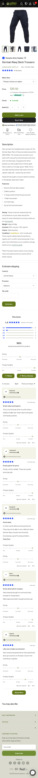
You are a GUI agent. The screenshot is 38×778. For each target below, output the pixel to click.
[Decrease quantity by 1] (12, 107)
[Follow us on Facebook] (10, 762)
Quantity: (5, 107)
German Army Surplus (10, 67)
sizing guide (9, 221)
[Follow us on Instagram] (14, 762)
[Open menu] (3, 4)
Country (5, 271)
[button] (12, 70)
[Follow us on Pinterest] (19, 762)
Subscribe (19, 753)
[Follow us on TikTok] (27, 762)
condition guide (17, 245)
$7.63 (31, 92)
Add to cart (19, 115)
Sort (17, 384)
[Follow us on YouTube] (23, 762)
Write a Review (28, 376)
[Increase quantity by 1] (23, 107)
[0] (34, 3)
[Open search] (21, 4)
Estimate (8, 304)
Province (5, 281)
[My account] (30, 4)
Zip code (5, 291)
